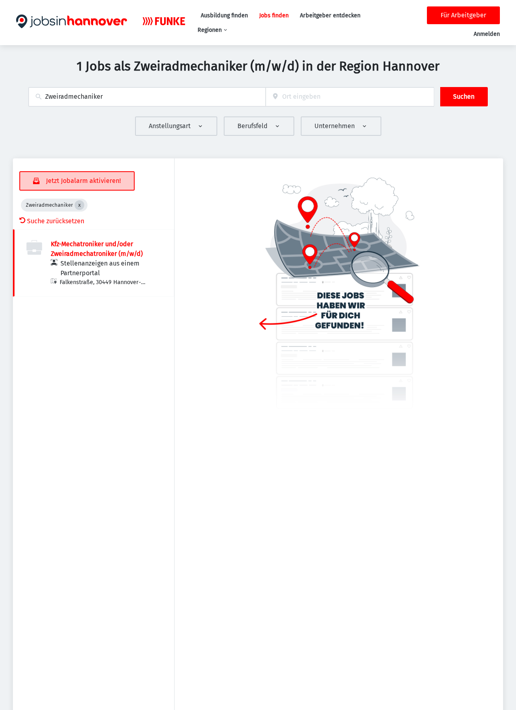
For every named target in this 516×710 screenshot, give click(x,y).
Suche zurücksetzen (55, 221)
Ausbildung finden (224, 15)
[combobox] (147, 97)
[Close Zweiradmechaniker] (79, 205)
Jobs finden (274, 15)
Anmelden (487, 34)
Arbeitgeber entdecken (330, 15)
